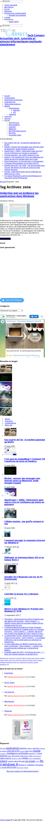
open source (11, 660)
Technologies (9, 98)
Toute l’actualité (10, 5)
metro (9, 756)
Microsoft (25, 660)
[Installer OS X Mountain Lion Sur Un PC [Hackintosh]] (10, 573)
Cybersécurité (9, 102)
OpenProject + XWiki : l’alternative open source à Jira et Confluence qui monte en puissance (23, 152)
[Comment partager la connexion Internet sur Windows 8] (7, 536)
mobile (30, 756)
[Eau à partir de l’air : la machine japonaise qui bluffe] (6, 372)
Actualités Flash (15, 135)
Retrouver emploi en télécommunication (22, 771)
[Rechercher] (1, 1)
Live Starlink (9, 692)
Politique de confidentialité (15, 13)
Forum (7, 9)
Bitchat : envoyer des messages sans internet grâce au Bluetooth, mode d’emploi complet (24, 148)
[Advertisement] (22, 70)
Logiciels (12, 127)
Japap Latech (14, 22)
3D (8, 664)
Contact (7, 17)
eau (18, 662)
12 (15, 598)
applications (3, 664)
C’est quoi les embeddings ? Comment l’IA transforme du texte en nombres (24, 460)
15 (16, 583)
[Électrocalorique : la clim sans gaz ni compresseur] (6, 415)
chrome (42, 748)
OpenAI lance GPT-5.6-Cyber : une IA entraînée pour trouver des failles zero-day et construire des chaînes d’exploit (24, 167)
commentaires (10, 423)
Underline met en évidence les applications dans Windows (19, 195)
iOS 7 (35, 753)
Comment (3, 751)
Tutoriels (8, 116)
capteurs (29, 748)
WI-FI (24, 658)
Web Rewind (9, 702)
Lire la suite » (5, 239)
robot (19, 758)
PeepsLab (8, 711)
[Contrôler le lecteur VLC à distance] (7, 590)
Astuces (7, 119)
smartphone (37, 758)
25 (17, 564)
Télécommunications (12, 104)
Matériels (12, 129)
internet (40, 660)
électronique (19, 767)
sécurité (37, 658)
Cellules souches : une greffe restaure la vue (21, 155)
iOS (14, 112)
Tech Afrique (14, 123)
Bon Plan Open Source (17, 131)
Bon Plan (12, 133)
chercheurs (30, 662)
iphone (35, 660)
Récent (7, 419)
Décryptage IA (14, 125)
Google (14, 662)
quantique (14, 758)
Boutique (8, 11)
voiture (37, 761)
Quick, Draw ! (9, 683)
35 (18, 547)
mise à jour (19, 660)
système (42, 658)
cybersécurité (23, 662)
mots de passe (37, 756)
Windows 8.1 (22, 765)
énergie (26, 767)
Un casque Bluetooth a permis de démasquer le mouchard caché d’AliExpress (23, 177)
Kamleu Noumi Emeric (16, 677)
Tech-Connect (5, 820)
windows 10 (12, 658)
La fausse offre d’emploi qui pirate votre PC (21, 163)
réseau (6, 660)
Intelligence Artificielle (13, 100)
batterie (36, 662)
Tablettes (12, 114)
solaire (2, 660)
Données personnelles (17, 15)
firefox (31, 751)
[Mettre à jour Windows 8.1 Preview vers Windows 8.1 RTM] (7, 605)
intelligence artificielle (6, 662)
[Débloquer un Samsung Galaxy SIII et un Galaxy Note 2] (7, 553)
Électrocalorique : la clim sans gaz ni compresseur (23, 161)
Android (16, 110)
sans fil (31, 758)
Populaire (9, 421)
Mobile (7, 106)
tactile (33, 658)
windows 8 (19, 658)
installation (3, 753)
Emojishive (8, 673)
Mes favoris (8, 7)
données (22, 751)
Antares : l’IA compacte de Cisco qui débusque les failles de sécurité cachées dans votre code (23, 158)
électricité (2, 658)
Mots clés (8, 425)
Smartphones (14, 108)
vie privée (28, 658)
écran (7, 658)
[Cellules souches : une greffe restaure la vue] (6, 398)
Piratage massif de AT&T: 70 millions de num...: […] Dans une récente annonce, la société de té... (24, 653)
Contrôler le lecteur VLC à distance (21, 594)
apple (4, 748)
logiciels (30, 660)
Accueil (7, 96)
